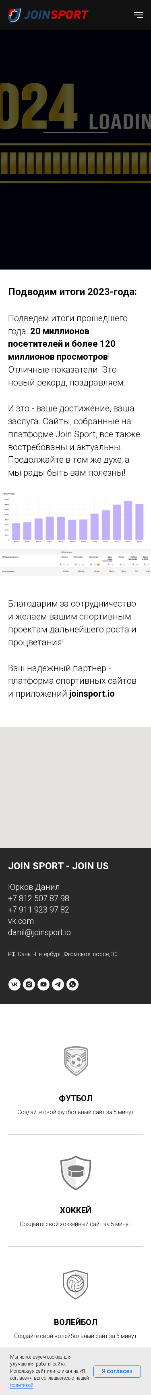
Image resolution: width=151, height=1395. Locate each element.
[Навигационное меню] (138, 15)
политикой (21, 1385)
